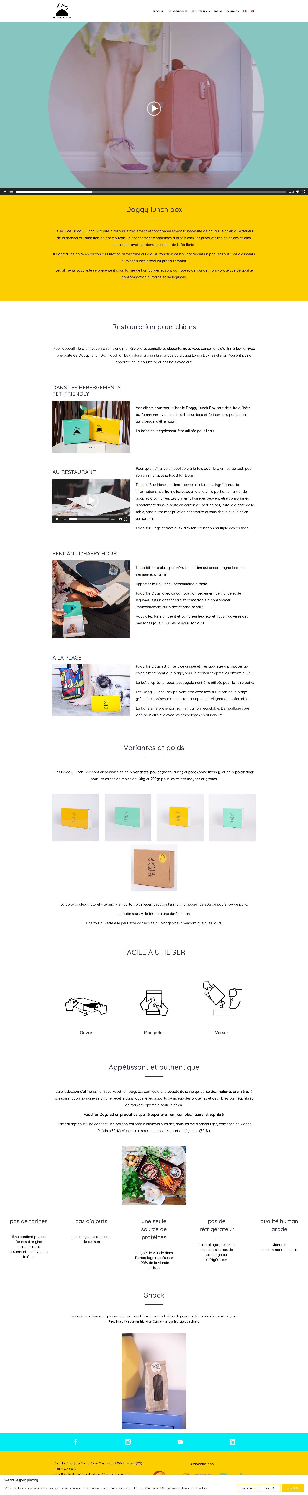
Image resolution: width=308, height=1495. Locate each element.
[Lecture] (4, 192)
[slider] (151, 192)
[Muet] (297, 192)
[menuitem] (244, 11)
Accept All (292, 1488)
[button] (154, 108)
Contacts (233, 11)
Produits (159, 11)
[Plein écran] (303, 192)
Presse (218, 11)
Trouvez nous (201, 11)
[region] (154, 1485)
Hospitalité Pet (178, 11)
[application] (154, 108)
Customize (246, 1488)
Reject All (270, 1488)
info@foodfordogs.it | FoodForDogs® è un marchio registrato (94, 1474)
